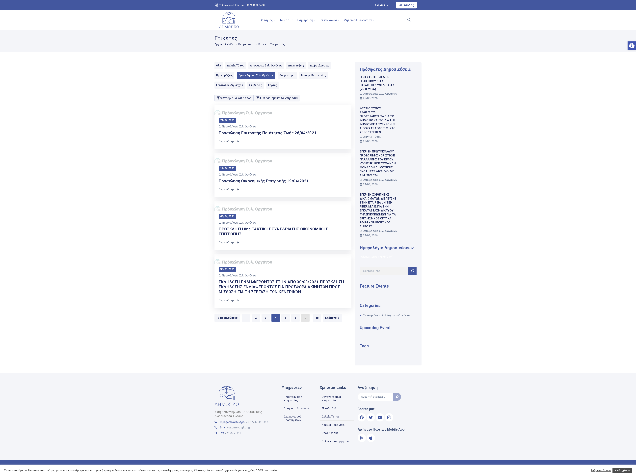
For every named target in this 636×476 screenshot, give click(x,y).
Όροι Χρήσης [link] (330, 433)
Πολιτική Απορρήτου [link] (335, 441)
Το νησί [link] (285, 20)
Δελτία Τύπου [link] (372, 136)
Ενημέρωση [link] (305, 20)
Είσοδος (408, 5)
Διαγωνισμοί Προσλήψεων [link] (292, 418)
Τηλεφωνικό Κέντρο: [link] (244, 422)
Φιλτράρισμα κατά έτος (235, 98)
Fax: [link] (230, 433)
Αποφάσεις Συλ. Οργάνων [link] (380, 93)
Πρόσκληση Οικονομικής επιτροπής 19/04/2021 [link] (264, 181)
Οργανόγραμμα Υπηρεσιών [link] (331, 398)
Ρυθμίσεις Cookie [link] (601, 470)
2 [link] (256, 317)
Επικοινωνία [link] (328, 20)
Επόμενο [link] (331, 317)
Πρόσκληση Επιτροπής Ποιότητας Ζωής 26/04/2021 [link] (268, 133)
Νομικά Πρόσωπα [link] (333, 424)
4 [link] (275, 317)
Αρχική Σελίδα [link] (224, 44)
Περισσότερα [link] (227, 141)
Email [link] (235, 427)
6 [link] (295, 317)
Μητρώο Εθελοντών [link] (358, 20)
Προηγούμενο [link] (229, 317)
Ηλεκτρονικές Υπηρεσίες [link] (293, 398)
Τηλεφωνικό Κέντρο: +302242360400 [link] (242, 5)
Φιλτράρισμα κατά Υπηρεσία (278, 98)
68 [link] (317, 317)
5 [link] (285, 317)
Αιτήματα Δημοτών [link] (296, 408)
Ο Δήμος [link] (267, 20)
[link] (229, 20)
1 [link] (246, 317)
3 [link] (265, 317)
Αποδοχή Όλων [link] (622, 470)
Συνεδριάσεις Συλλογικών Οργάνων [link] (386, 315)
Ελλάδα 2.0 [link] (329, 408)
